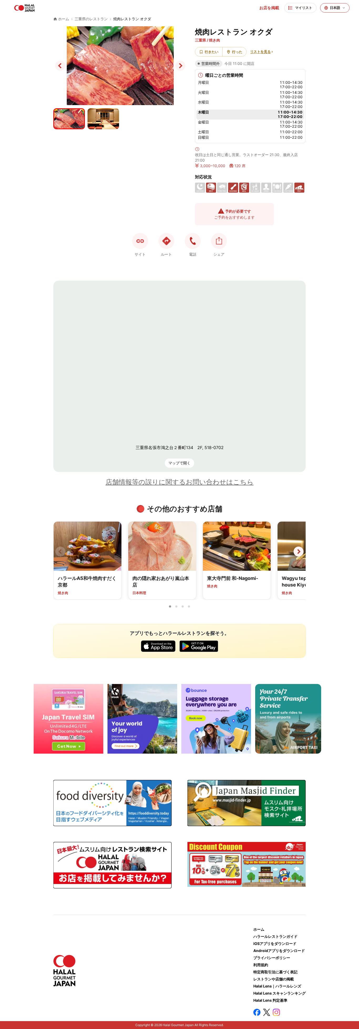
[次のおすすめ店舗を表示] (299, 552)
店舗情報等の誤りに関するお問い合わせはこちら (180, 482)
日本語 (335, 8)
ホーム (258, 929)
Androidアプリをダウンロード (279, 950)
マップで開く (179, 463)
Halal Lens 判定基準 (270, 1000)
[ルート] (166, 241)
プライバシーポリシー (271, 957)
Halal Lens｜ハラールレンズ (277, 986)
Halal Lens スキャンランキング (279, 993)
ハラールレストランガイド (275, 936)
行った (237, 52)
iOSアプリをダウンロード (274, 943)
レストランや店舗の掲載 (273, 979)
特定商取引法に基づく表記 (275, 972)
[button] (193, 241)
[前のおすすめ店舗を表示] (60, 552)
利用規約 (260, 965)
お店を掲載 (269, 8)
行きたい (211, 52)
